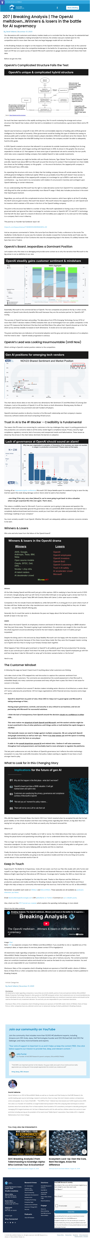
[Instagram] (15, 1223)
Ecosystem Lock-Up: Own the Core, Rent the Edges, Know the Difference (67, 1161)
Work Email (58, 1196)
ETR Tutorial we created (27, 903)
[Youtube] (6, 1223)
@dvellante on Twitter (44, 898)
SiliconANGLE (45, 890)
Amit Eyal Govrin (23, 1168)
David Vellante (11, 32)
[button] (2, 2)
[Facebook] (13, 1223)
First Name (58, 1189)
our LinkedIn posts (70, 898)
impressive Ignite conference (25, 490)
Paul (10, 942)
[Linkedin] (10, 1223)
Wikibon (34, 890)
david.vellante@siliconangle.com (20, 898)
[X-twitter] (8, 1223)
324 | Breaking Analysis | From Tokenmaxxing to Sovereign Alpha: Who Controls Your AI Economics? (26, 1161)
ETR (10, 945)
